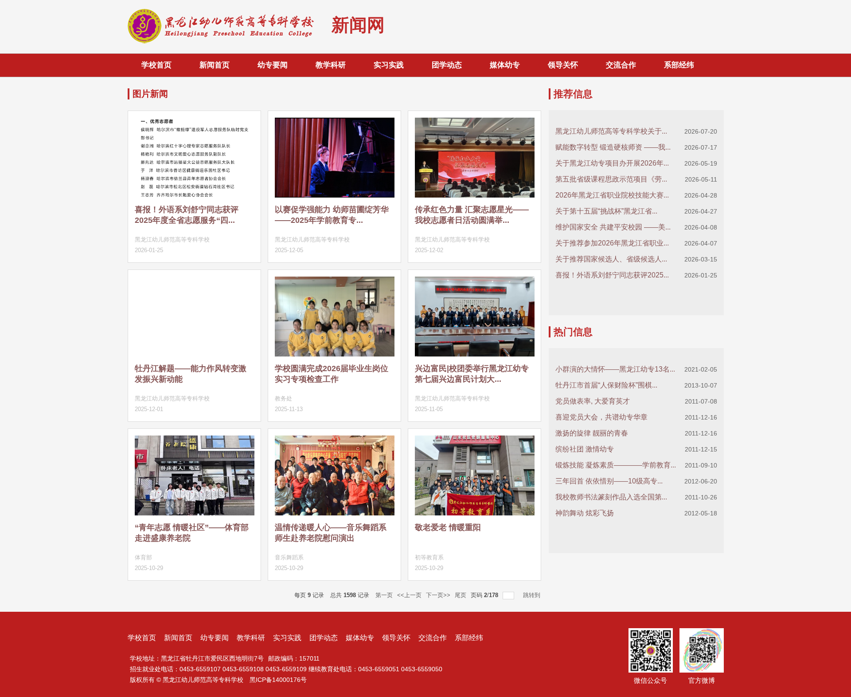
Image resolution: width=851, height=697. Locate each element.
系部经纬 (679, 65)
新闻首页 (214, 65)
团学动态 (447, 65)
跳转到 (532, 595)
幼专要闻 (273, 65)
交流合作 (621, 65)
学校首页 (156, 65)
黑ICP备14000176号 (278, 679)
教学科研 (331, 65)
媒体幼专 (505, 65)
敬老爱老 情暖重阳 (448, 527)
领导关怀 (563, 65)
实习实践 (389, 65)
